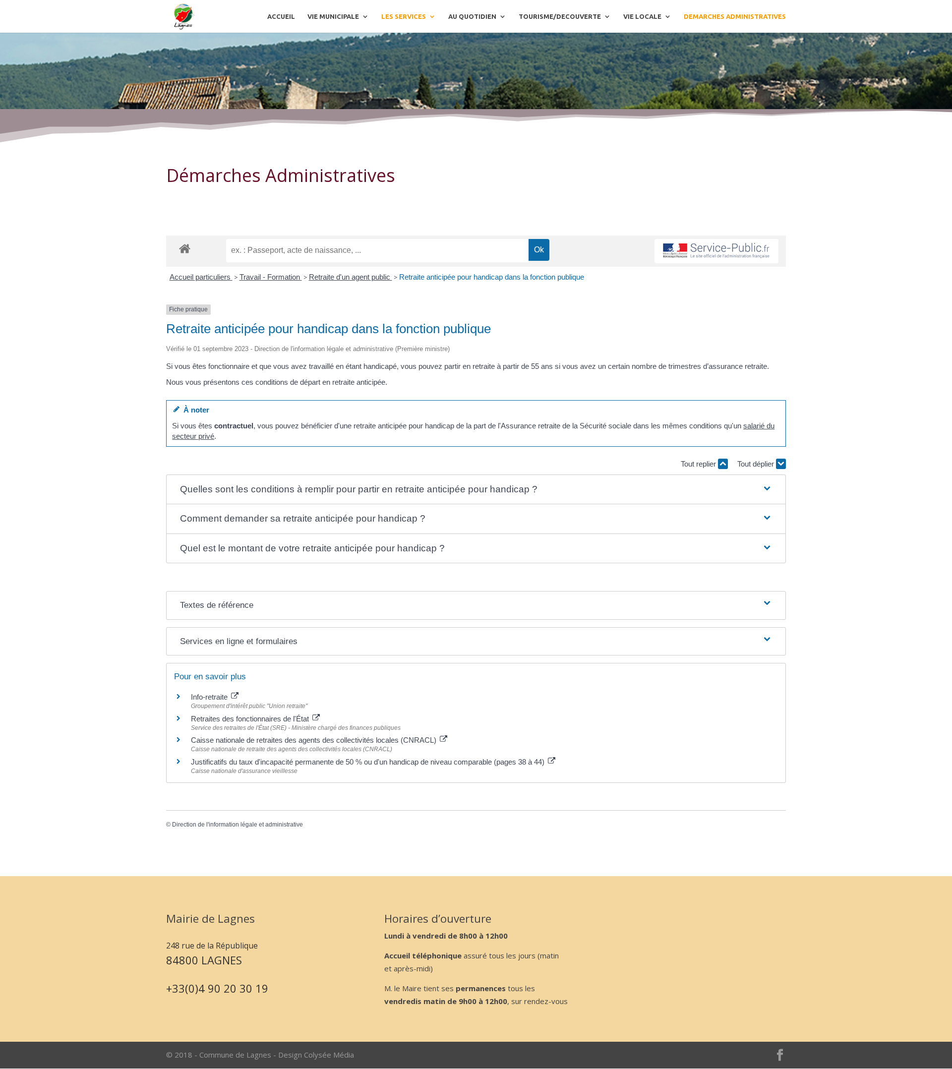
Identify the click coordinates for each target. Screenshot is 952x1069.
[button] (476, 489)
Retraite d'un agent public (350, 277)
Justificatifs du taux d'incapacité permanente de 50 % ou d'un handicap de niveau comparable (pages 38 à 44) (368, 762)
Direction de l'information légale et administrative (237, 824)
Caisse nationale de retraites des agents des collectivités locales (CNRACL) (314, 740)
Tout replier (699, 464)
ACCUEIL (281, 16)
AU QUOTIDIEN (472, 16)
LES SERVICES (403, 16)
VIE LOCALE (642, 16)
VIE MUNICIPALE (333, 16)
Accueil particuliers (201, 277)
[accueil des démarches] (185, 248)
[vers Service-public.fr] (716, 251)
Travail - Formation (270, 277)
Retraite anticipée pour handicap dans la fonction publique (491, 277)
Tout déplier (756, 464)
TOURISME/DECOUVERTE (560, 16)
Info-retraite (210, 697)
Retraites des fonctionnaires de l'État (251, 718)
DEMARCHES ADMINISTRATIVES (735, 16)
